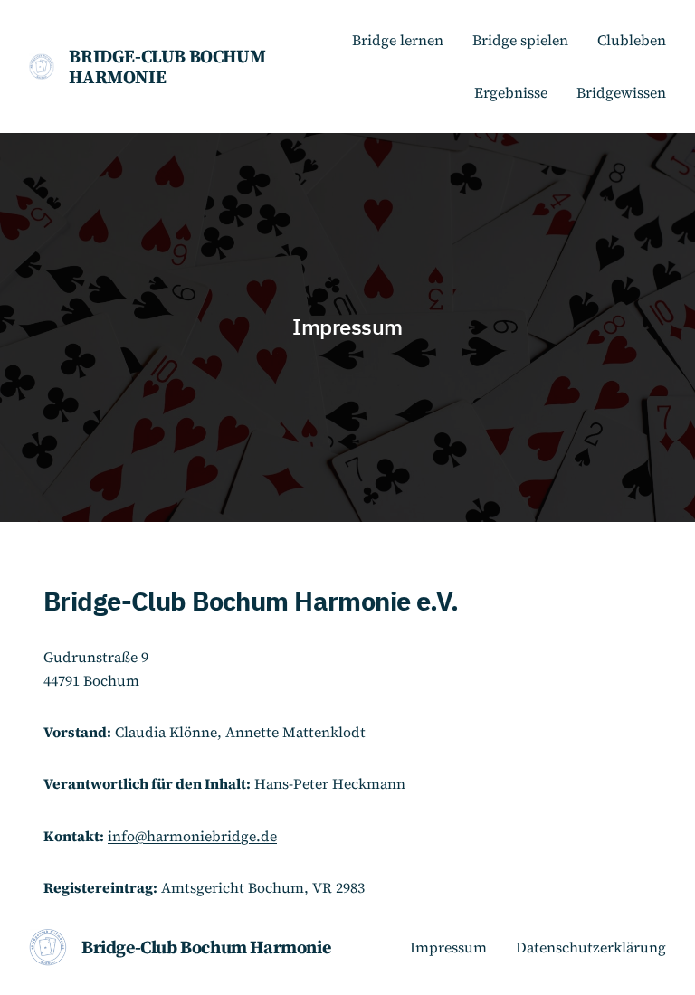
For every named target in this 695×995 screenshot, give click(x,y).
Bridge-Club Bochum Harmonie (167, 66)
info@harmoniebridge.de (192, 836)
